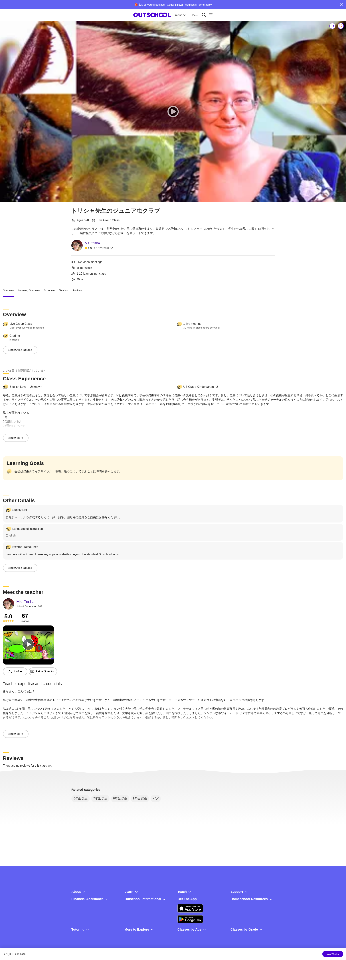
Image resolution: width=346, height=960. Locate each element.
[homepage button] (152, 15)
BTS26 (179, 4)
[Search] (204, 15)
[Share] (332, 26)
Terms (201, 4)
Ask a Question (45, 671)
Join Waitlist (332, 954)
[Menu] (211, 15)
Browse (178, 14)
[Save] (341, 26)
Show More (15, 437)
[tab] (8, 290)
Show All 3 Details (20, 349)
